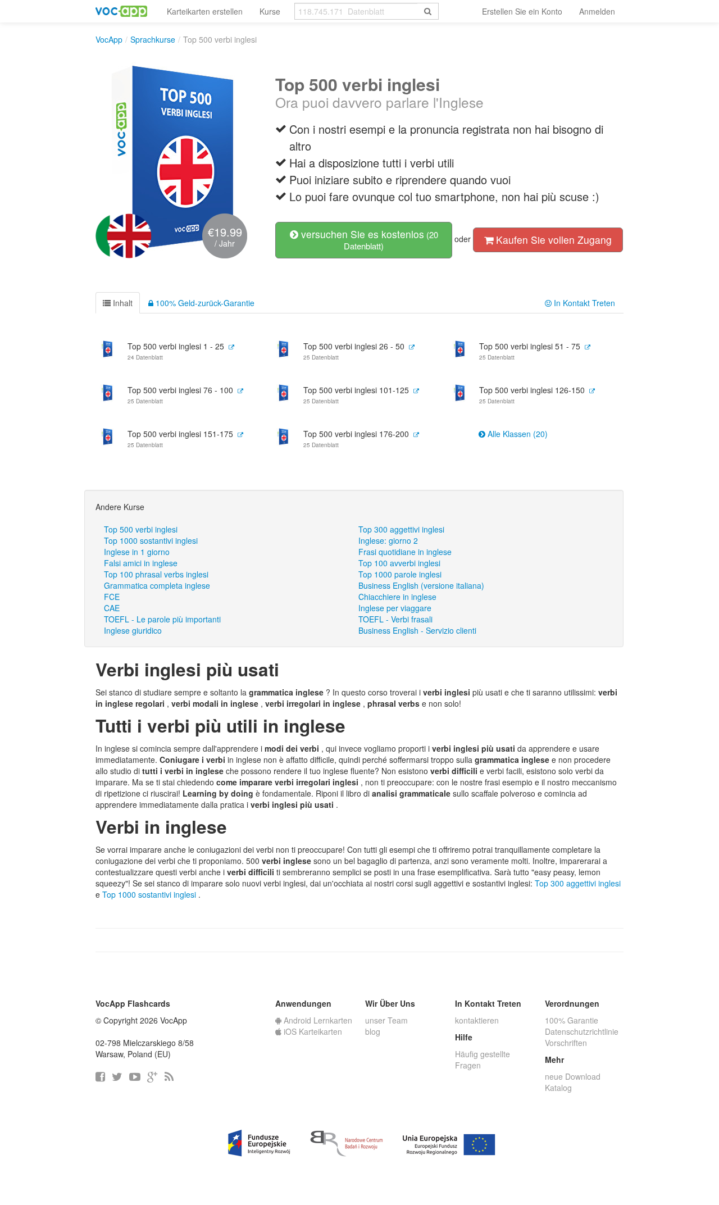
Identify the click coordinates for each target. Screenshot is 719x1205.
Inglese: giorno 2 (388, 540)
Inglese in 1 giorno (137, 551)
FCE (112, 596)
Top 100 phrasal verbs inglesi (156, 574)
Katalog (558, 1087)
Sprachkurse (152, 39)
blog (372, 1031)
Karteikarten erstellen (205, 11)
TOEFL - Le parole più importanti (162, 619)
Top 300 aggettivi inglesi (401, 529)
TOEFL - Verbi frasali (395, 619)
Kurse (270, 11)
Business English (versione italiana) (421, 585)
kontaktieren (477, 1020)
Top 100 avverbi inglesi (399, 563)
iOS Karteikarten (311, 1031)
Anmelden (597, 11)
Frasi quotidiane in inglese (405, 551)
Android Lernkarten (316, 1020)
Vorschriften (566, 1042)
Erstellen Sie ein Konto (522, 11)
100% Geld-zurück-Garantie (203, 302)
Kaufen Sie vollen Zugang (552, 240)
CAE (112, 607)
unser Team (386, 1020)
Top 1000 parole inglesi (400, 574)
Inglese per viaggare (394, 607)
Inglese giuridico (133, 630)
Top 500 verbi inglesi (141, 529)
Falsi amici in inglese (141, 563)
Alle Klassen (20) (516, 433)
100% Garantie (571, 1020)
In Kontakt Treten (583, 302)
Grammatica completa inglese (157, 585)
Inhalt (122, 302)
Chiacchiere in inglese (397, 596)
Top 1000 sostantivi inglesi (151, 540)
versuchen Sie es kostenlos (368, 239)
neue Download (572, 1076)
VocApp (108, 39)
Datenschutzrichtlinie (581, 1031)
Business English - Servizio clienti (417, 630)
